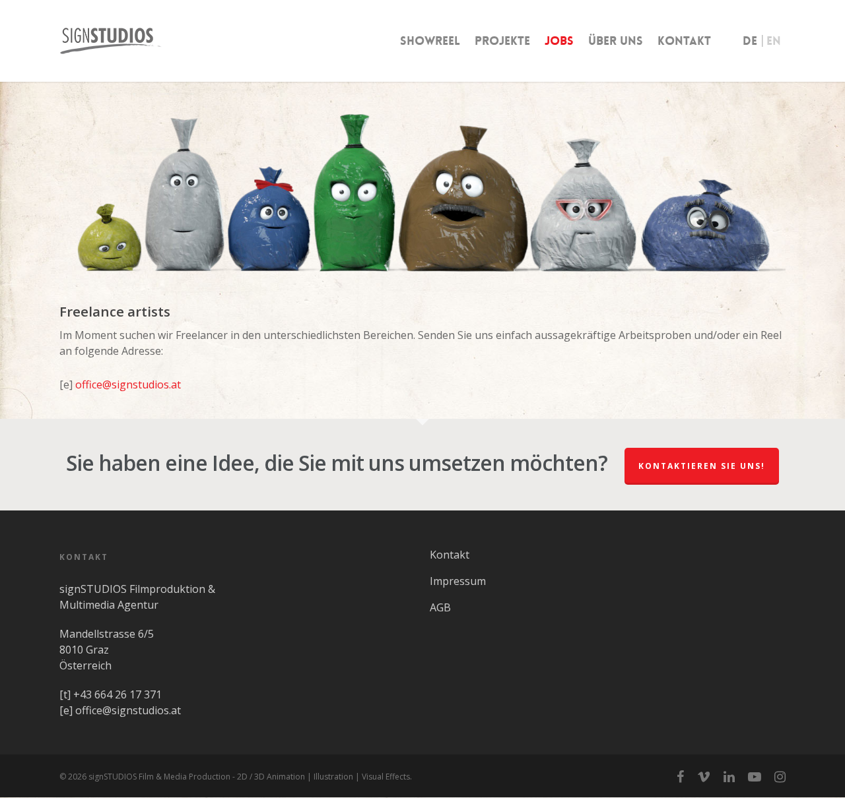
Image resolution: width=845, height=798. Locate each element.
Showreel (430, 41)
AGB (440, 607)
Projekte (502, 41)
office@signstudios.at (128, 384)
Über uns (615, 41)
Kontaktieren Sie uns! (701, 466)
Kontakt (684, 41)
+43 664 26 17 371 (117, 694)
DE (750, 41)
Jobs (559, 41)
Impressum (458, 581)
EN (773, 41)
